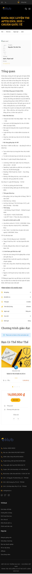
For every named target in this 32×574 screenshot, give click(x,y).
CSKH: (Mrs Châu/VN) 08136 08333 (13, 456)
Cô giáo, (10, 45)
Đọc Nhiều (16, 356)
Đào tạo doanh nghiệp (7, 544)
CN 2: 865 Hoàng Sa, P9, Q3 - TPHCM (13, 482)
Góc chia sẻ (4, 519)
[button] (12, 386)
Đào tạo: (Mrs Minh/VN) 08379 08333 (13, 452)
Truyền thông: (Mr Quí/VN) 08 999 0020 (14, 461)
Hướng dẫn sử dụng (6, 513)
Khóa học (8, 31)
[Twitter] (18, 418)
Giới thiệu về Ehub (6, 509)
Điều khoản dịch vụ (6, 523)
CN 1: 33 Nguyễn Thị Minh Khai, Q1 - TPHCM (15, 478)
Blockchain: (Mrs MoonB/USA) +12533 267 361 (16, 473)
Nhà (2, 31)
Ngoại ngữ (15, 31)
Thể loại (5, 56)
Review (5, 61)
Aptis (22, 31)
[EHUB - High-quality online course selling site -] (6, 8)
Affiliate (3, 551)
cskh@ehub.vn (7, 490)
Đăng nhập (23, 2)
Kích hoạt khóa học (6, 516)
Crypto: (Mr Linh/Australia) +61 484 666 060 (15, 469)
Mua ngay (15, 400)
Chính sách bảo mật (6, 526)
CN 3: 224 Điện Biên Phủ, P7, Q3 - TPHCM (15, 486)
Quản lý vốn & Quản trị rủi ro (16, 373)
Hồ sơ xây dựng (5, 547)
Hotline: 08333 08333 (9, 448)
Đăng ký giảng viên (6, 537)
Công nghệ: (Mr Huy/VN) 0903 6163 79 (14, 465)
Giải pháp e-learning (6, 541)
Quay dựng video (5, 554)
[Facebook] (14, 418)
